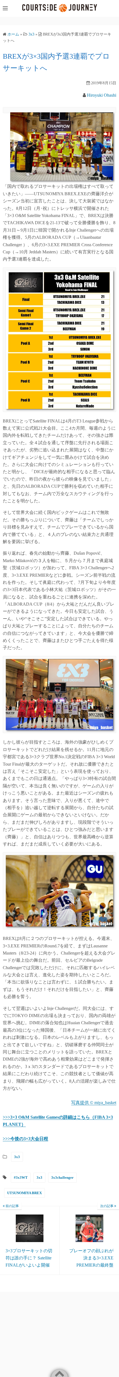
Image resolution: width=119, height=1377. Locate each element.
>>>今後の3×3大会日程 (25, 1138)
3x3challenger (62, 1177)
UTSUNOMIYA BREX (24, 1193)
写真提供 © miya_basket (93, 1102)
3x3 (17, 1157)
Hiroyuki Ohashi (101, 95)
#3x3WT (21, 1177)
